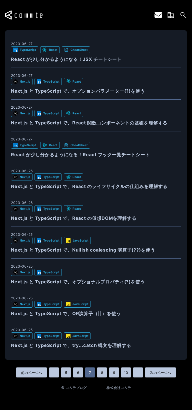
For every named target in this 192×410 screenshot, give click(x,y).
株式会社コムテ (118, 387)
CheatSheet (79, 50)
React (53, 50)
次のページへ (160, 372)
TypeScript (28, 50)
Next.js (25, 81)
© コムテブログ (73, 387)
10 (126, 372)
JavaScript (80, 240)
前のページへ (31, 372)
